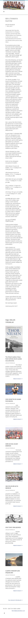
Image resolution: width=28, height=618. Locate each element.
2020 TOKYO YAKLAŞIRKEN (13, 527)
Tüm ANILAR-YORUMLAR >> (15, 600)
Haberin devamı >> (18, 378)
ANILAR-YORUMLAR (10, 24)
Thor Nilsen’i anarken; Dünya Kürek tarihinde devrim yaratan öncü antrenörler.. (13, 359)
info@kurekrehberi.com (19, 611)
